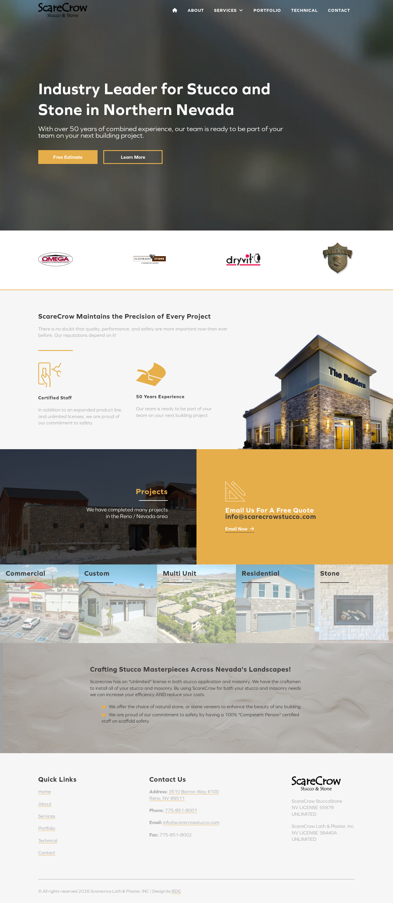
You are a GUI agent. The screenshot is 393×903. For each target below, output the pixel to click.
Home (44, 791)
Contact (339, 10)
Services (226, 10)
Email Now (237, 528)
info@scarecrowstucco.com (191, 822)
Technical (304, 10)
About (196, 10)
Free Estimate (68, 157)
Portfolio (267, 10)
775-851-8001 (181, 810)
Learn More (133, 157)
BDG (176, 891)
